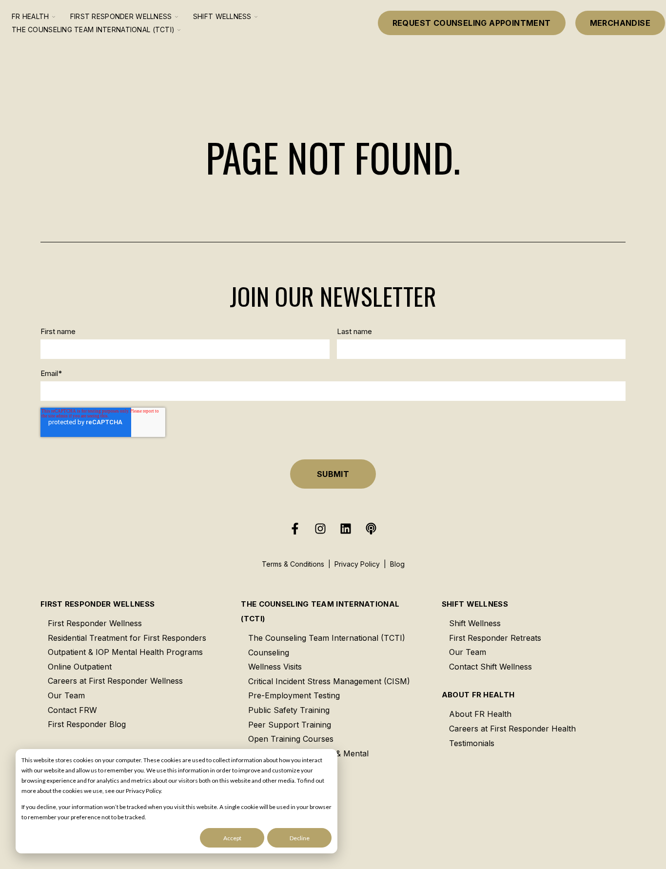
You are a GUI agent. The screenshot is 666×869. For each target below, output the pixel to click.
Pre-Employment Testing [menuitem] (294, 695)
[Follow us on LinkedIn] (345, 528)
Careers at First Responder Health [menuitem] (512, 728)
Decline (300, 838)
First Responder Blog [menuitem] (87, 724)
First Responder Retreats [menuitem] (495, 638)
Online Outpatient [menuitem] (80, 667)
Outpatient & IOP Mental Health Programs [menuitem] (125, 652)
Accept (232, 838)
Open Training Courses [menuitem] (290, 739)
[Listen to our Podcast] (371, 528)
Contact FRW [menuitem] (72, 710)
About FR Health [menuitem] (478, 694)
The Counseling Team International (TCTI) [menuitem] (320, 611)
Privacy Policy (357, 564)
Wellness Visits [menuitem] (275, 667)
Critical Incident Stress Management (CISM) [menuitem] (329, 681)
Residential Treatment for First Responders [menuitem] (127, 638)
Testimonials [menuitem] (471, 743)
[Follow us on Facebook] (295, 528)
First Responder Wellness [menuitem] (97, 604)
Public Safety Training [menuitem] (289, 710)
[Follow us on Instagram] (320, 528)
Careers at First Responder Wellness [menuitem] (115, 681)
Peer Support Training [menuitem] (289, 725)
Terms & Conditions (293, 564)
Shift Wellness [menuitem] (475, 604)
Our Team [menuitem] (66, 695)
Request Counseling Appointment (471, 23)
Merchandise (620, 23)
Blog (397, 564)
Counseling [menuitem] (268, 652)
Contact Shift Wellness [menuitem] (490, 667)
